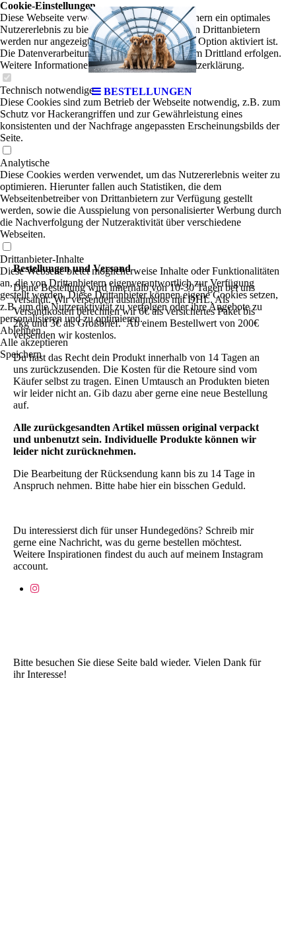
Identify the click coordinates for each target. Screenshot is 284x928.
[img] (142, 40)
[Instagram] (35, 588)
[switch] (6, 150)
